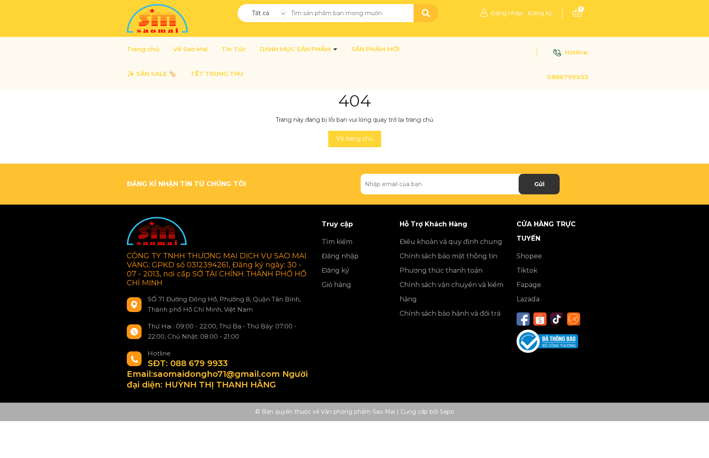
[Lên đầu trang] (694, 443)
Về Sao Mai (190, 49)
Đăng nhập (507, 13)
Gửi (539, 184)
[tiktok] (556, 319)
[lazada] (573, 319)
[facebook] (523, 319)
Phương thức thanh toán (441, 270)
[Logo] (158, 18)
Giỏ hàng (336, 285)
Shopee (529, 256)
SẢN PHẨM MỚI (375, 49)
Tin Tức (234, 49)
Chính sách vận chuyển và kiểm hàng (451, 292)
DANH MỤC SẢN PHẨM (296, 49)
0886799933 (567, 77)
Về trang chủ (354, 138)
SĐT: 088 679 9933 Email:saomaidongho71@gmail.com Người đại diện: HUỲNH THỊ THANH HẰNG (217, 374)
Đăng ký (540, 13)
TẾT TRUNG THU (216, 73)
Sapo (447, 411)
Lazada (528, 299)
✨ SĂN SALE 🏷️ (151, 73)
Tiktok (527, 270)
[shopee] (540, 319)
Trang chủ (143, 49)
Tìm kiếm (337, 242)
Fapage (529, 285)
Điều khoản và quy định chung (451, 242)
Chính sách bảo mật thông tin (448, 256)
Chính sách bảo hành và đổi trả (450, 313)
